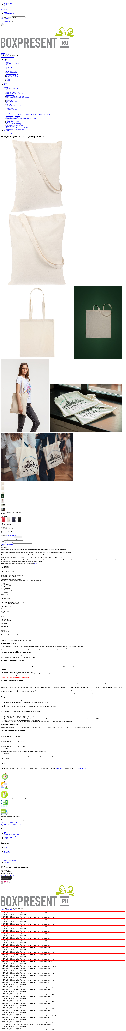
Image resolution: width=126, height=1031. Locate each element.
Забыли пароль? (8, 21)
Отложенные (7, 864)
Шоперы (10, 133)
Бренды (5, 83)
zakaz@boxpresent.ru (83, 768)
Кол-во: (2, 532)
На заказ (6, 87)
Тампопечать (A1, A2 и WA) (13, 121)
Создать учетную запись (7, 23)
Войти (2, 18)
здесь (35, 563)
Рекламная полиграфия (12, 74)
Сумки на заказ (10, 104)
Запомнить (4, 26)
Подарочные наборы (11, 72)
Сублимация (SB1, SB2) (12, 120)
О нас (5, 1)
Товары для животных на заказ (14, 105)
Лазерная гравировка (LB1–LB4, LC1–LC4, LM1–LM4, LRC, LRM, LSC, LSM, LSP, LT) (28, 114)
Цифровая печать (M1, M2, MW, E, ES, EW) (17, 127)
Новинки (6, 84)
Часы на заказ (9, 108)
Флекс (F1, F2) (10, 126)
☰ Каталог (6, 60)
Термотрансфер (10, 122)
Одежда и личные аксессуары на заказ (15, 96)
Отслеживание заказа (6, 17)
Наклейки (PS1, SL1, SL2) (12, 117)
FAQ (5, 5)
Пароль (2, 21)
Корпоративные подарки (12, 66)
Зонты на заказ (10, 91)
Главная (3, 133)
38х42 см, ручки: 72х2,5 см (7, 524)
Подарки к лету (10, 100)
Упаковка (8, 79)
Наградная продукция (11, 68)
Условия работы (7, 846)
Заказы (5, 12)
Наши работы (7, 130)
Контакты (6, 7)
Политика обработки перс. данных (12, 836)
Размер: (2, 523)
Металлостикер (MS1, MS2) (13, 116)
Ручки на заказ (10, 102)
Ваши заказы (7, 862)
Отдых (8, 70)
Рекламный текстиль (11, 75)
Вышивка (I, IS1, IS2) (11, 112)
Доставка (6, 4)
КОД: (2, 530)
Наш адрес (6, 833)
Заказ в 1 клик (18, 537)
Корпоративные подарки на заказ (14, 93)
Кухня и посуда (10, 67)
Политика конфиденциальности (11, 834)
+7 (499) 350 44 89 (60, 768)
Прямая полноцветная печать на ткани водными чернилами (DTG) (23, 118)
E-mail (2, 20)
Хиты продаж (7, 85)
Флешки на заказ (10, 106)
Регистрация (7, 18)
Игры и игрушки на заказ (12, 92)
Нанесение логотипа (9, 110)
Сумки (8, 78)
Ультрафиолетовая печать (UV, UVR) (15, 125)
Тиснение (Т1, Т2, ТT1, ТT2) (13, 124)
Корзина (3, 53)
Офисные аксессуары (11, 71)
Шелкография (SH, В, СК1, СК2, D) (15, 129)
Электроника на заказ (11, 109)
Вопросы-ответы (8, 852)
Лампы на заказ (10, 95)
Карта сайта (6, 840)
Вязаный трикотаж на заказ (13, 89)
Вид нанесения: (5, 526)
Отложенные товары (9, 13)
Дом (7, 62)
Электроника (9, 80)
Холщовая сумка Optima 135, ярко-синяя (11, 824)
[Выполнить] (25, 17)
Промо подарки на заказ (12, 101)
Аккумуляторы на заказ (12, 88)
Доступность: (4, 531)
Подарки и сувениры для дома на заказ (16, 99)
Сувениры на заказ (11, 81)
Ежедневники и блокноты (12, 63)
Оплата (5, 848)
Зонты (8, 64)
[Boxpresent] (38, 47)
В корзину (3, 535)
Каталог (6, 838)
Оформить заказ (5, 54)
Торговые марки (8, 837)
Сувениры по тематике (12, 76)
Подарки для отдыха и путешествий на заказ (17, 97)
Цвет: (2, 515)
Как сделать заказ (8, 3)
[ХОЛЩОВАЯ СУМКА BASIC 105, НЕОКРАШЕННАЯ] (37, 212)
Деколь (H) (9, 113)
